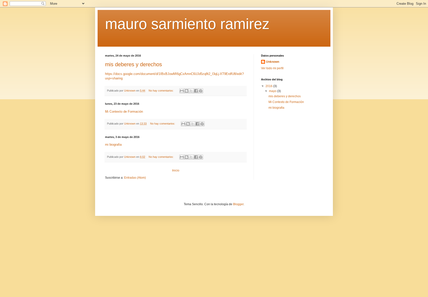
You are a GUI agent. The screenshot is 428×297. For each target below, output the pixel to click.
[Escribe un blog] (186, 90)
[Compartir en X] (191, 90)
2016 (269, 86)
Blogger (238, 204)
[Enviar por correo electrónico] (181, 90)
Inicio (175, 170)
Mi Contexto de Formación (124, 111)
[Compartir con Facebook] (195, 90)
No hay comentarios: (161, 90)
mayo (273, 91)
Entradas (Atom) (135, 177)
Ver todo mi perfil (272, 68)
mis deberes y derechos (133, 64)
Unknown (272, 62)
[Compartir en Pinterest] (200, 90)
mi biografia (113, 144)
